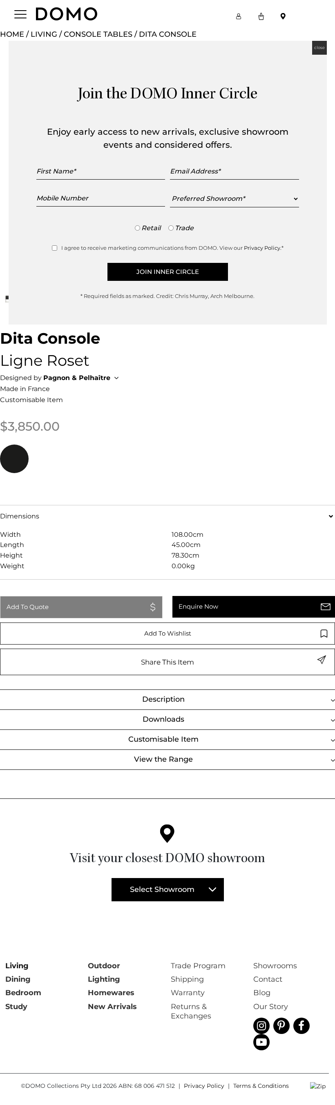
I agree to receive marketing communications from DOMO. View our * (172, 248)
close (319, 47)
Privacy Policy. (262, 248)
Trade (184, 228)
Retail (151, 228)
